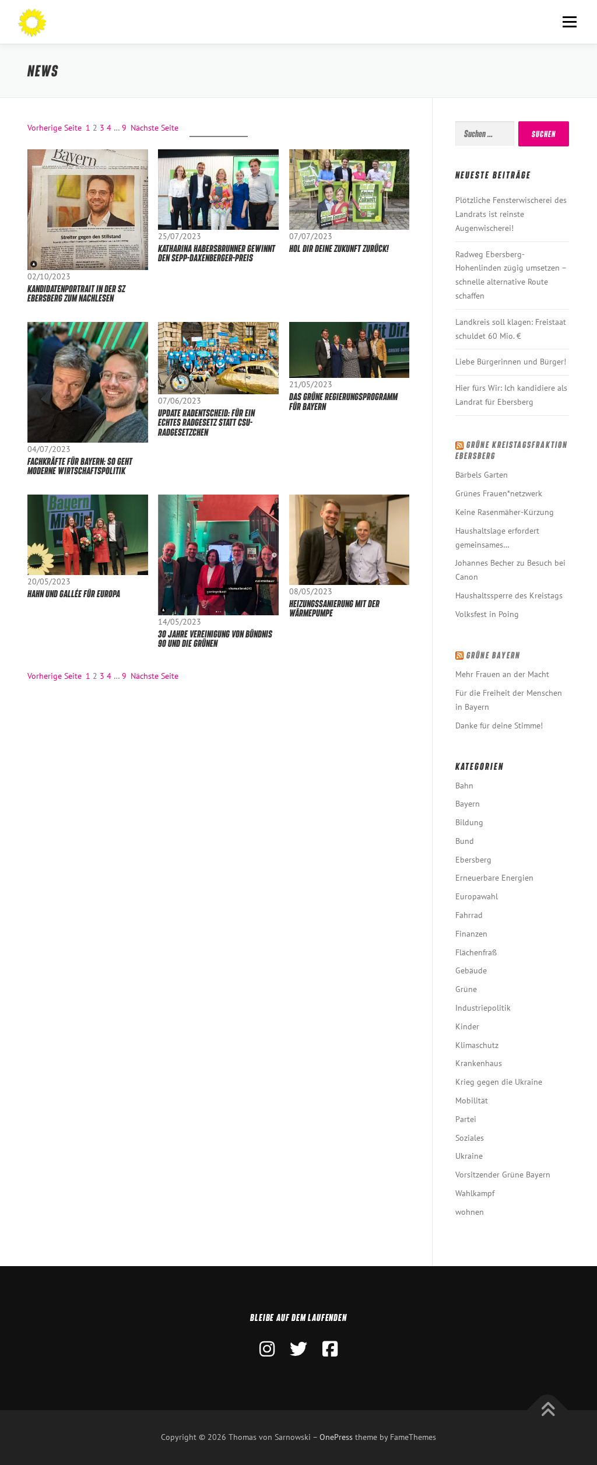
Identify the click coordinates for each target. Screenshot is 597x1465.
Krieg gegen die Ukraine (498, 1082)
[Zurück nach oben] (547, 1410)
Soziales (469, 1138)
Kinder (467, 1026)
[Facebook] (330, 1348)
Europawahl (476, 896)
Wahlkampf (474, 1193)
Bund (464, 841)
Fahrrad (469, 915)
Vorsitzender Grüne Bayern (502, 1174)
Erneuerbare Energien (494, 877)
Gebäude (471, 970)
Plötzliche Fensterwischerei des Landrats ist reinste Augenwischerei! (511, 214)
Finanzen (471, 933)
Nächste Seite (154, 127)
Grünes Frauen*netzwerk (498, 493)
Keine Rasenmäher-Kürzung (504, 512)
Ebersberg (473, 859)
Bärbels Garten (481, 474)
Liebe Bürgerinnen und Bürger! (510, 361)
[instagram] (267, 1348)
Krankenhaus (478, 1063)
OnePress (336, 1437)
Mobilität (471, 1100)
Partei (465, 1119)
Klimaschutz (476, 1045)
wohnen (469, 1212)
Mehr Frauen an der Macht (502, 674)
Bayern (467, 803)
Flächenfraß (476, 952)
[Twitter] (298, 1348)
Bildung (469, 822)
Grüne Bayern (493, 655)
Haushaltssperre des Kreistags (509, 595)
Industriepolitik (483, 1008)
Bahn (464, 785)
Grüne (466, 989)
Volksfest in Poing (487, 614)
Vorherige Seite (54, 127)
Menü (569, 21)
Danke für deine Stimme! (499, 725)
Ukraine (469, 1156)
